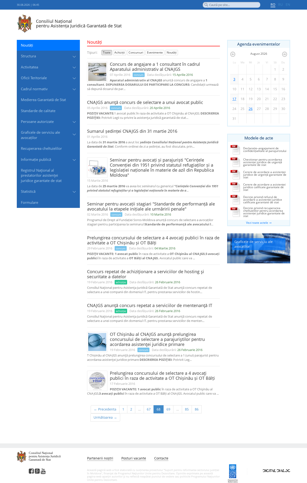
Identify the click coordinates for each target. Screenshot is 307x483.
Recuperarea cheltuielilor (41, 148)
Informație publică (36, 159)
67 (149, 409)
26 (251, 108)
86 (197, 409)
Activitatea (29, 67)
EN (288, 4)
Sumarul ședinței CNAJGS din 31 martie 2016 (132, 131)
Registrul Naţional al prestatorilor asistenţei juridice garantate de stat (41, 175)
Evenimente (155, 52)
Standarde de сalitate (38, 110)
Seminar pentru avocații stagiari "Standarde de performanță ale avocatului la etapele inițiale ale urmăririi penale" (151, 206)
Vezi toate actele (257, 223)
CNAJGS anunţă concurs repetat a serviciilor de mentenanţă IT (149, 305)
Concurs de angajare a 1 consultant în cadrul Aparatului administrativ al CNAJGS (155, 66)
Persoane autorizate (37, 121)
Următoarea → (105, 417)
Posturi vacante (133, 458)
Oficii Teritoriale (34, 77)
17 (234, 99)
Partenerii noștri (100, 458)
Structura (28, 56)
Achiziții (119, 52)
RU (280, 4)
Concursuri (136, 52)
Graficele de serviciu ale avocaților (40, 135)
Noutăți (27, 45)
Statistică (28, 191)
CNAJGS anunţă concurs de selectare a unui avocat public (145, 102)
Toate (107, 52)
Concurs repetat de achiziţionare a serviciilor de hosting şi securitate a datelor (145, 274)
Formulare (29, 202)
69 (168, 409)
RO (273, 4)
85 (187, 409)
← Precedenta (105, 409)
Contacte (161, 458)
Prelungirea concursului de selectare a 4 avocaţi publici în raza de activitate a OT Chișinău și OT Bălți (153, 240)
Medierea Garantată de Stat (43, 99)
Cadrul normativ (34, 88)
